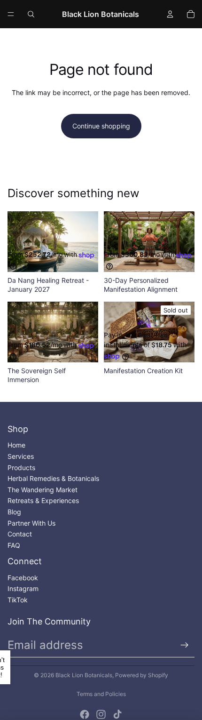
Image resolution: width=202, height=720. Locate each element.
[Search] (31, 14)
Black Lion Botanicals (83, 675)
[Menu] (11, 14)
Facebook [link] (23, 578)
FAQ (14, 545)
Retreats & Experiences (43, 500)
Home (16, 445)
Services (21, 456)
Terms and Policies (101, 693)
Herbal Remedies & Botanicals (53, 478)
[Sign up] (184, 645)
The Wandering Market (43, 490)
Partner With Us (31, 523)
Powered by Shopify (141, 675)
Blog (14, 512)
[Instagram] (101, 714)
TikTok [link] (18, 600)
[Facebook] (84, 714)
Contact (20, 534)
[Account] (170, 14)
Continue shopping (101, 126)
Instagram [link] (23, 588)
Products (21, 468)
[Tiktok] (117, 714)
